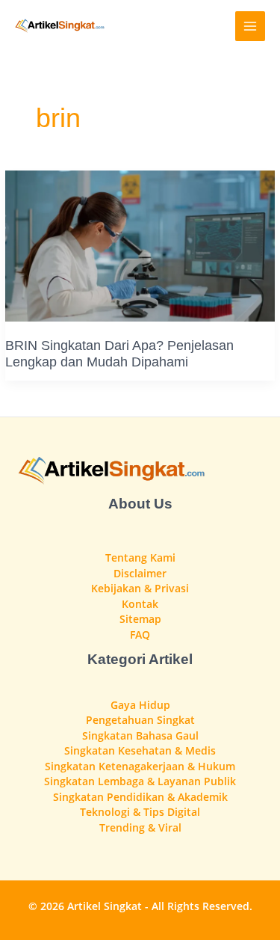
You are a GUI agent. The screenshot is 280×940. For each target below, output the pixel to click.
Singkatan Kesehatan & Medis (140, 750)
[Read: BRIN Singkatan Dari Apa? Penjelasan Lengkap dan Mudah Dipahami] (139, 245)
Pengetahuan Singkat (140, 720)
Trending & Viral (140, 827)
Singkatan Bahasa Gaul (140, 735)
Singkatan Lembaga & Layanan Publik (140, 781)
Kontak (140, 604)
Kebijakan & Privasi (140, 588)
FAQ (140, 634)
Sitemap (140, 619)
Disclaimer (140, 573)
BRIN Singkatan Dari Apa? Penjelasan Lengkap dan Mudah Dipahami (119, 353)
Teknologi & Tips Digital (140, 812)
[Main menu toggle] (250, 26)
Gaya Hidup (140, 705)
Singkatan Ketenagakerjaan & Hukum (140, 766)
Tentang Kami (140, 557)
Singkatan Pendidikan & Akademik (140, 797)
